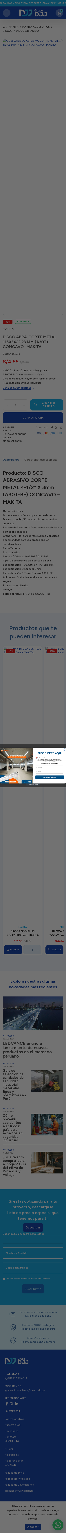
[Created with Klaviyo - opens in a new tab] (33, 784)
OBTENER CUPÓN (50, 777)
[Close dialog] (64, 749)
